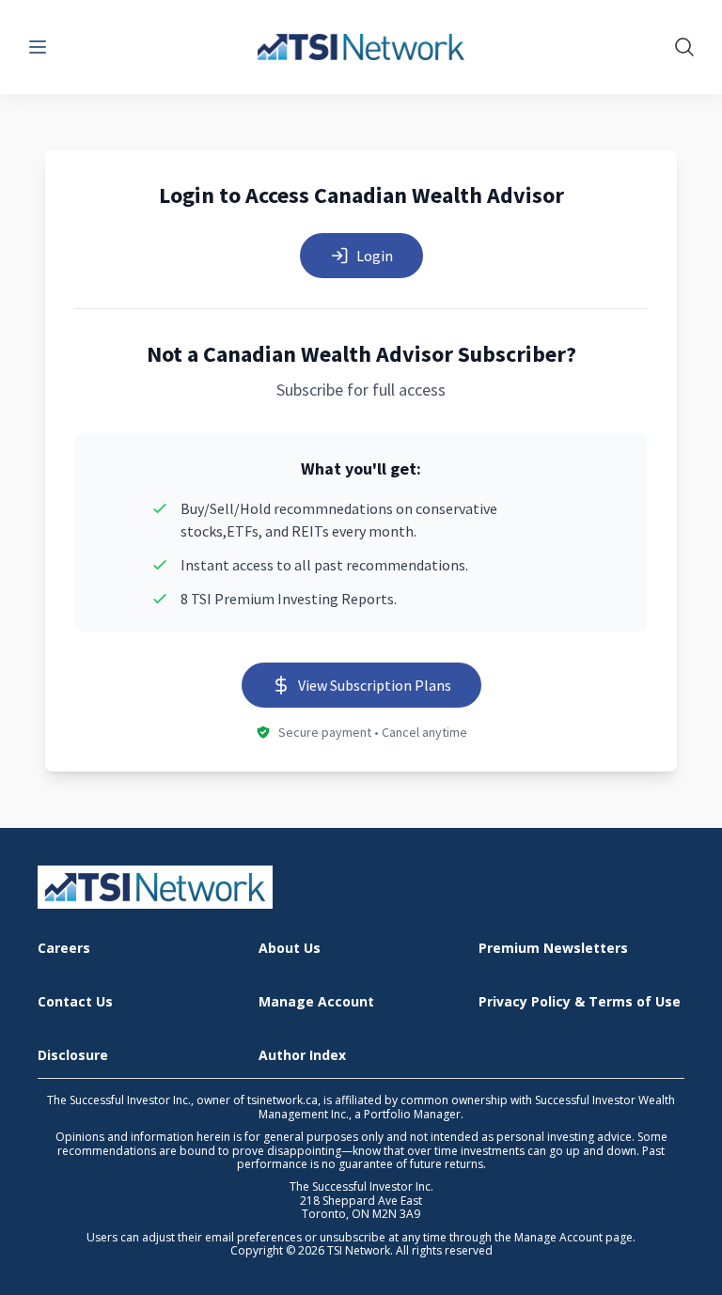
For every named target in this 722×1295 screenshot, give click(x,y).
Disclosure (73, 1056)
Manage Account (316, 1002)
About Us (290, 949)
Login (374, 255)
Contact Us (75, 1002)
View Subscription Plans (374, 685)
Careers (64, 949)
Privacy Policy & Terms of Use (580, 1002)
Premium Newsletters (553, 949)
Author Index (302, 1056)
